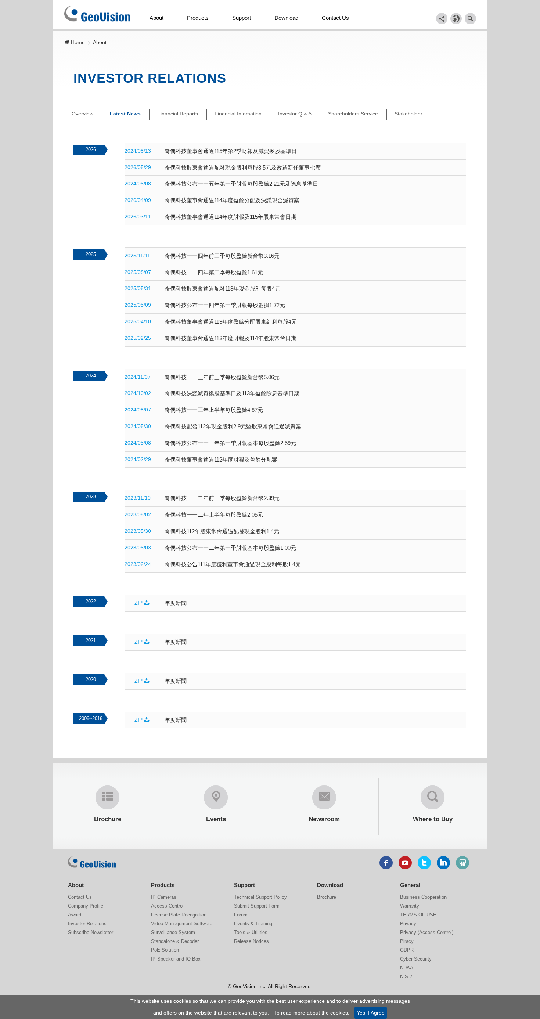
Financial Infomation (238, 114)
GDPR (407, 950)
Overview (82, 114)
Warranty (409, 906)
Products (198, 18)
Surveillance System (173, 932)
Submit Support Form (257, 906)
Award (74, 915)
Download (286, 18)
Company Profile (85, 906)
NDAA (406, 967)
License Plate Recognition (178, 915)
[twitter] (424, 862)
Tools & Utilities (250, 932)
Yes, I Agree (371, 1013)
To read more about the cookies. (311, 1013)
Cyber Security (416, 959)
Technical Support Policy (260, 897)
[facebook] (386, 862)
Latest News (125, 114)
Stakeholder (408, 114)
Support (241, 18)
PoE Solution (165, 950)
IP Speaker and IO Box (176, 959)
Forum (241, 915)
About (156, 18)
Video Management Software (181, 923)
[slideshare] (462, 862)
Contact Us (335, 18)
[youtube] (405, 862)
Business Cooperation (423, 897)
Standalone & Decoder (175, 941)
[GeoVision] (92, 862)
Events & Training (253, 923)
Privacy (408, 923)
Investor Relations (87, 923)
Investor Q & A (295, 114)
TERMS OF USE (418, 915)
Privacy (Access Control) (426, 932)
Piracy (407, 941)
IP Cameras (163, 897)
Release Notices (251, 941)
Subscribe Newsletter (90, 932)
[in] (443, 862)
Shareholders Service (353, 114)
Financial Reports (177, 114)
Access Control (167, 906)
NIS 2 (406, 976)
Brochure (326, 897)
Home (77, 42)
